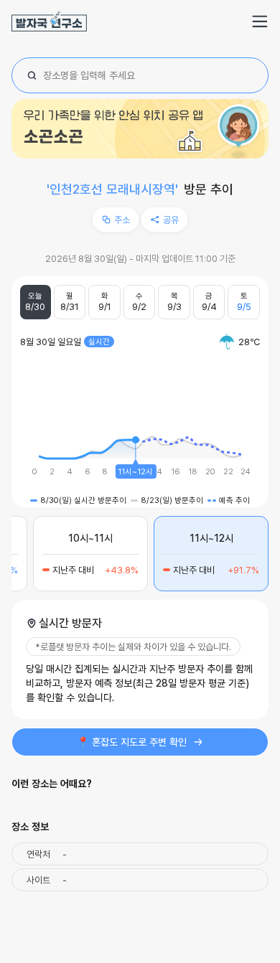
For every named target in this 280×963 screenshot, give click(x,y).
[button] (260, 21)
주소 (122, 219)
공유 (171, 219)
